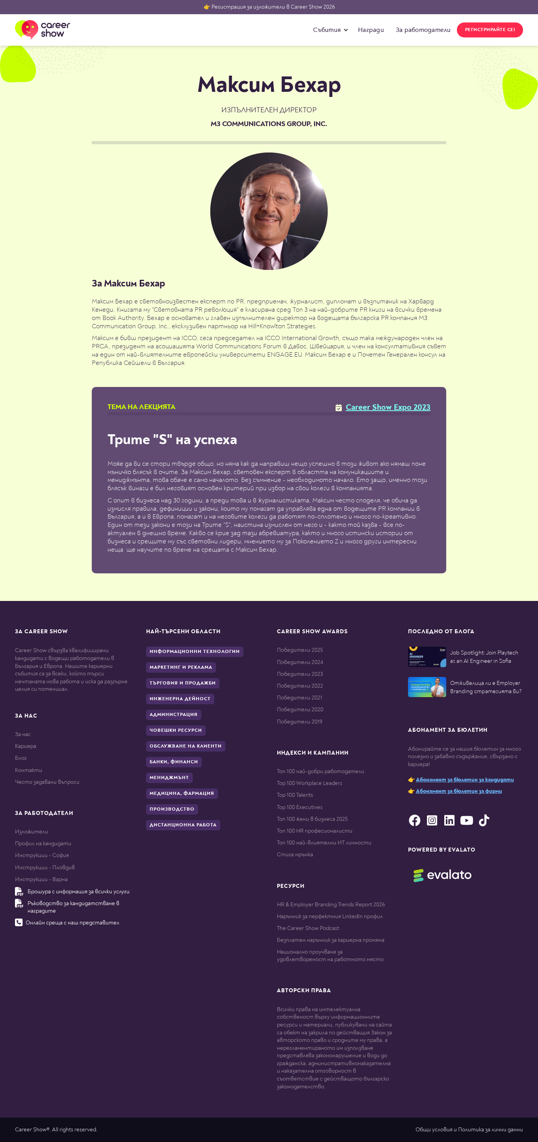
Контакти (28, 770)
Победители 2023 (300, 674)
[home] (42, 30)
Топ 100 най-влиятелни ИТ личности (324, 842)
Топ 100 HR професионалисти (314, 831)
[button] (329, 30)
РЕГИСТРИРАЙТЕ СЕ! (490, 30)
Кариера (25, 746)
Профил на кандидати (43, 843)
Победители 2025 (300, 650)
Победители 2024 (300, 662)
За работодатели (423, 30)
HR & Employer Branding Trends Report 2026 (331, 904)
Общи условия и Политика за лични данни (469, 1129)
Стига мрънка (295, 854)
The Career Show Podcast (308, 928)
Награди (371, 30)
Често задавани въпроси (47, 782)
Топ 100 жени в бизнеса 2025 (312, 819)
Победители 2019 (299, 721)
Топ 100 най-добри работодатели (320, 771)
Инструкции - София (42, 855)
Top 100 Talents (295, 795)
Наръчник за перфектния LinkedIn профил (330, 916)
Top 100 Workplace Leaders (309, 783)
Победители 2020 (300, 709)
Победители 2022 (300, 686)
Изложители (31, 831)
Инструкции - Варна (41, 879)
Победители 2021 (299, 697)
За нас (23, 734)
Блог (21, 758)
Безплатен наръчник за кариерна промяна (330, 940)
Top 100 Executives (300, 807)
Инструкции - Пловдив (45, 867)
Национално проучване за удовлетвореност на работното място (330, 955)
